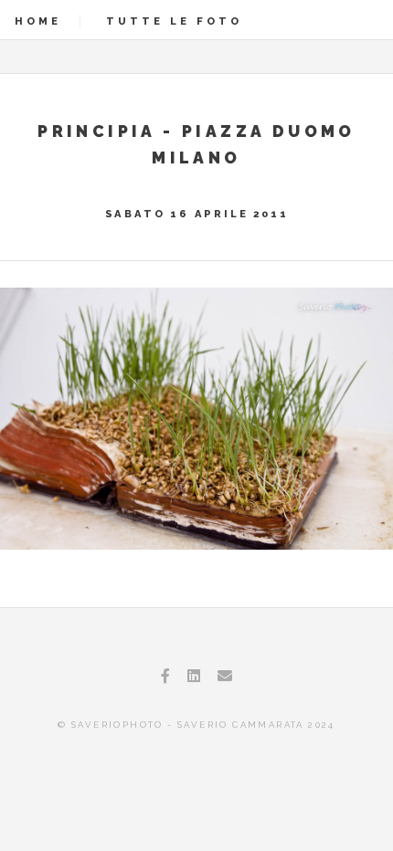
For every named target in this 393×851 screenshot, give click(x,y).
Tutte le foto (174, 21)
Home (38, 21)
